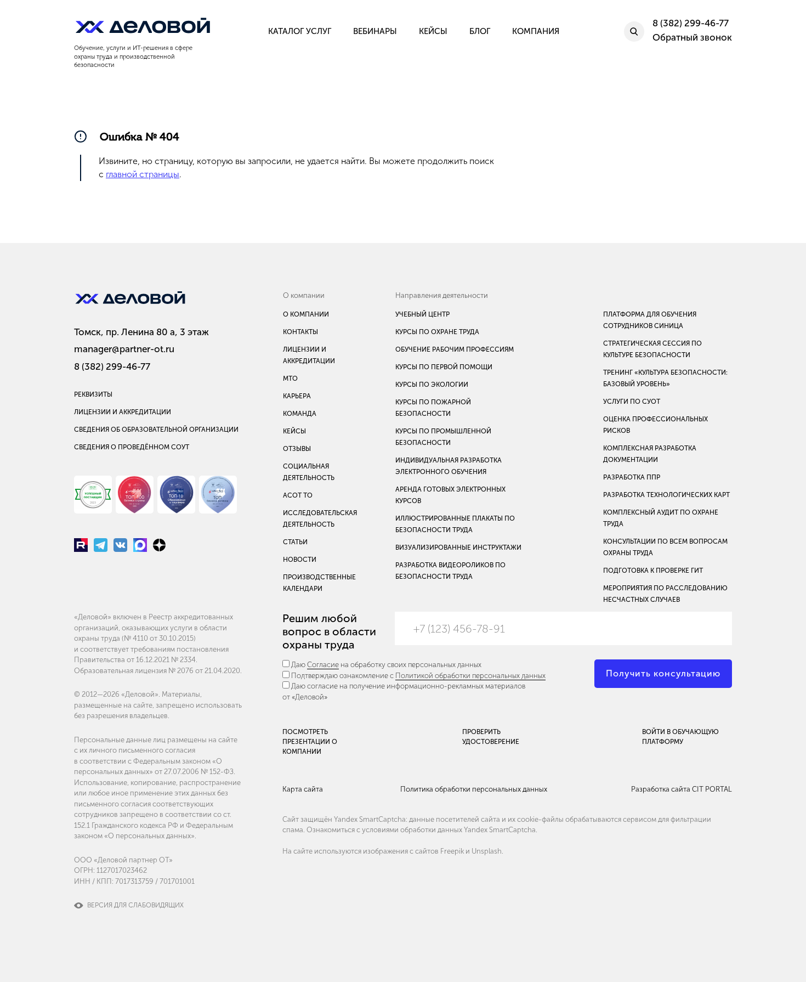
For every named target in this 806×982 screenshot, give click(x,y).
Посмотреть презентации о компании (309, 741)
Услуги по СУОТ (631, 401)
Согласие (323, 665)
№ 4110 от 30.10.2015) (160, 638)
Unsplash (487, 851)
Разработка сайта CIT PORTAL (681, 789)
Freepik (452, 851)
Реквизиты (93, 394)
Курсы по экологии (431, 384)
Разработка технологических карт (666, 495)
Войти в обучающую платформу (680, 737)
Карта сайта (302, 789)
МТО (290, 378)
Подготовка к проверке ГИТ (653, 570)
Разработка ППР (631, 477)
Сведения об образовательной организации (156, 429)
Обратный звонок (692, 37)
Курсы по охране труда (437, 332)
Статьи (295, 542)
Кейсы (294, 431)
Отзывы (297, 449)
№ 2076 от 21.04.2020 (204, 671)
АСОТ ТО (298, 495)
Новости (299, 559)
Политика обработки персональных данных (473, 789)
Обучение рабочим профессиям (454, 349)
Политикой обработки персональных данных (470, 675)
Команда (299, 413)
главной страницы (142, 174)
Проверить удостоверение (490, 737)
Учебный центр (422, 314)
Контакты (300, 332)
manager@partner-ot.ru (124, 348)
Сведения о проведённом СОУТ (131, 447)
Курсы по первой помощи (443, 367)
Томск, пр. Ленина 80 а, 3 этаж (141, 331)
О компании (306, 314)
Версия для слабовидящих (135, 905)
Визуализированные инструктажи (458, 547)
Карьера (297, 396)
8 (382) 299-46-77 (112, 366)
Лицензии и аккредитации (122, 412)
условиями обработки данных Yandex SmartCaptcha (449, 830)
